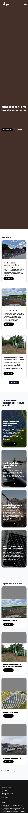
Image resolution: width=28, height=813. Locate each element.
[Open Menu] (25, 4)
